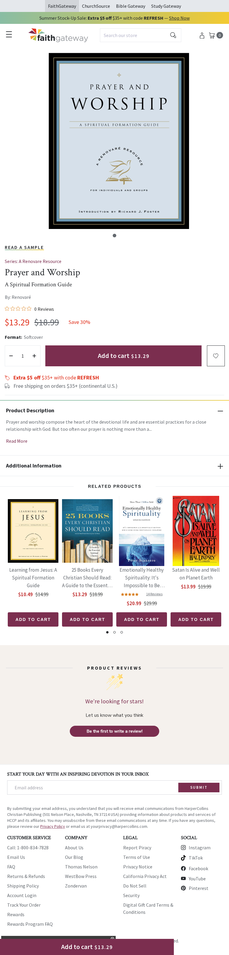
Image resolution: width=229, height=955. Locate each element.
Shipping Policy (23, 886)
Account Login (21, 895)
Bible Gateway (130, 6)
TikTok (196, 858)
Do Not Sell (134, 886)
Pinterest (198, 888)
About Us (74, 848)
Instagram (200, 848)
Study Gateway (166, 6)
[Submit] (173, 35)
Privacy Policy (52, 826)
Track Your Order (24, 905)
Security (131, 895)
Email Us (16, 857)
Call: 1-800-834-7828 (28, 848)
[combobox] (140, 35)
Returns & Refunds (26, 876)
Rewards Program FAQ (30, 924)
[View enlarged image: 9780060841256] (118, 141)
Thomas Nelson (81, 867)
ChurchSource (96, 6)
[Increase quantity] (34, 356)
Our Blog (74, 857)
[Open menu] (9, 34)
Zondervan (76, 886)
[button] (114, 235)
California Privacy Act (145, 876)
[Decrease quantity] (11, 356)
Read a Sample (24, 247)
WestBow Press (81, 876)
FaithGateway (62, 6)
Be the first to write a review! (115, 731)
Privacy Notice (137, 867)
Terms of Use (136, 857)
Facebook (198, 868)
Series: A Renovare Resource (33, 261)
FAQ (11, 867)
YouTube (197, 879)
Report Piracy (137, 848)
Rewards (15, 914)
